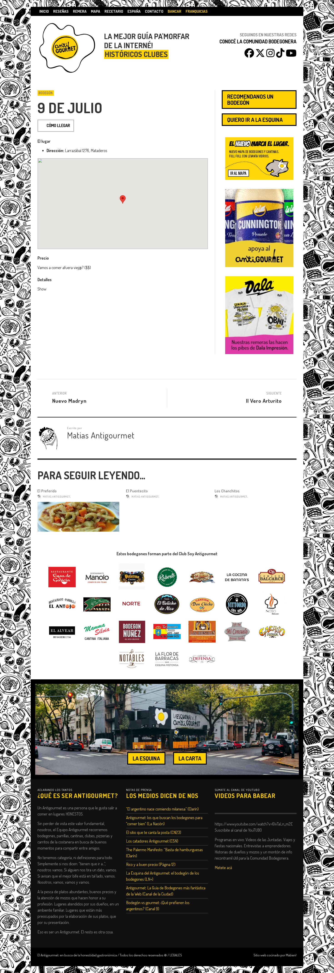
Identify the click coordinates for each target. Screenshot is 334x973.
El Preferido (47, 490)
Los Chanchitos (227, 490)
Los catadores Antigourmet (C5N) (152, 840)
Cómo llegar (58, 125)
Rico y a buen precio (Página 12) (150, 864)
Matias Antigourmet (56, 496)
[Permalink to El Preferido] (78, 517)
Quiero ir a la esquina (255, 119)
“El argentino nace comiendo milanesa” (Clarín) (162, 808)
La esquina (146, 758)
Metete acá (223, 867)
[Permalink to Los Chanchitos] (256, 517)
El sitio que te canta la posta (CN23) (153, 832)
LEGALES (176, 955)
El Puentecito (137, 490)
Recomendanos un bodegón (250, 99)
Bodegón (46, 93)
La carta (190, 758)
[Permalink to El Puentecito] (167, 517)
